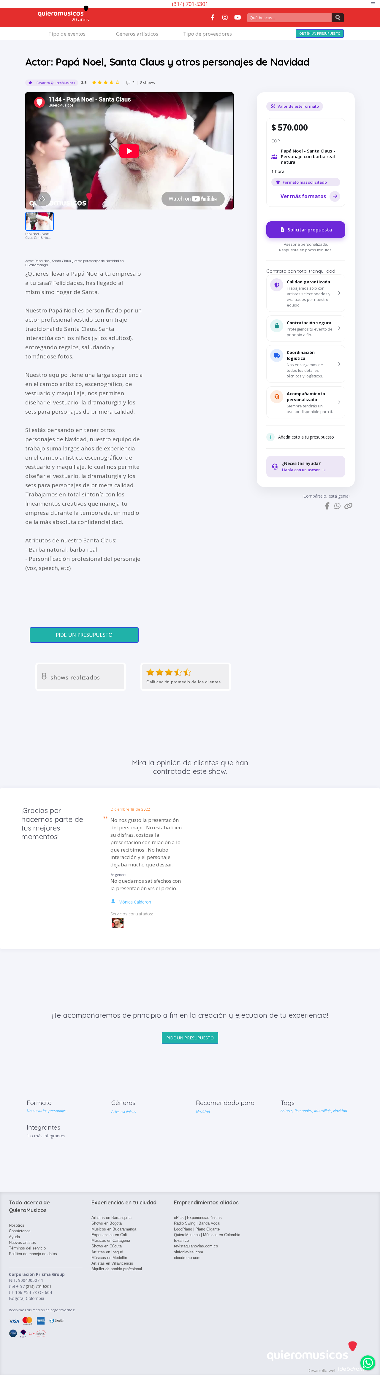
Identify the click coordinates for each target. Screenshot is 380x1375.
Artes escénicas (123, 1111)
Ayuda (14, 1237)
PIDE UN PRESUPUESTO (84, 634)
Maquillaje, (323, 1110)
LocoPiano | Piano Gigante (197, 1229)
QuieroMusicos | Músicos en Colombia (207, 1235)
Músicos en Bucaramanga (113, 1229)
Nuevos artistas (22, 1242)
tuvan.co (181, 1240)
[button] (305, 293)
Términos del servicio (27, 1248)
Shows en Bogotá (106, 1223)
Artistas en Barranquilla (111, 1217)
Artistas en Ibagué (107, 1252)
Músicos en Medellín (109, 1257)
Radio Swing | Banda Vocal (197, 1223)
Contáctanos (20, 1231)
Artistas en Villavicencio (112, 1263)
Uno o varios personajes (46, 1110)
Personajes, (304, 1110)
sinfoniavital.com (188, 1252)
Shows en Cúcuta (106, 1246)
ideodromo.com (187, 1257)
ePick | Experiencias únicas (198, 1217)
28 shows (118, 82)
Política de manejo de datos (33, 1254)
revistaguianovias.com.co (196, 1246)
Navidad (203, 1111)
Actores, (287, 1110)
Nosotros (16, 1225)
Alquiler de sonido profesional (116, 1269)
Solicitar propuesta (310, 229)
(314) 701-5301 (190, 3)
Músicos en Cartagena (110, 1240)
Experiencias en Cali (109, 1235)
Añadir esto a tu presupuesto (306, 437)
